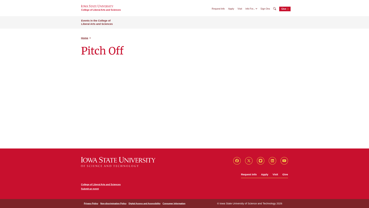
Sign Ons (265, 9)
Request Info (218, 9)
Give (283, 9)
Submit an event (90, 189)
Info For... (250, 9)
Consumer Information (174, 203)
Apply (231, 9)
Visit (240, 9)
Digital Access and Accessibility (144, 203)
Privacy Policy (91, 203)
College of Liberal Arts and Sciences (101, 10)
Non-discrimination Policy (113, 203)
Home (84, 38)
